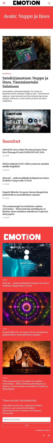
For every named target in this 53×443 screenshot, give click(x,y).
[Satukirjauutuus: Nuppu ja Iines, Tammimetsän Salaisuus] (26, 53)
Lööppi (5, 378)
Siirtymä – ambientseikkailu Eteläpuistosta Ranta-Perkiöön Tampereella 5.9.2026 (26, 179)
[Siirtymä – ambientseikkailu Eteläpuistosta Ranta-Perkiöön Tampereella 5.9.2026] (26, 260)
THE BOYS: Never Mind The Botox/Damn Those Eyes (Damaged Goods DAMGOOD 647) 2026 (24, 151)
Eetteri (4, 280)
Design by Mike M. (43, 430)
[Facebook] (44, 435)
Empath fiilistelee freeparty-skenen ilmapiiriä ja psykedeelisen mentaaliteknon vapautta (25, 193)
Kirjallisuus (6, 73)
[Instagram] (49, 435)
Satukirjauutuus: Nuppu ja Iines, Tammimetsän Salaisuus (25, 82)
